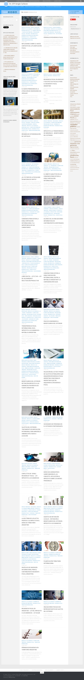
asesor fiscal (74, 117)
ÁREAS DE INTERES (47, 1)
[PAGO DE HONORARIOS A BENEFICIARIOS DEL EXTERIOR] (54, 303)
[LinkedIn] (16, 12)
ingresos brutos (74, 147)
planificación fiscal (74, 156)
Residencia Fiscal (25, 36)
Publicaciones (73, 26)
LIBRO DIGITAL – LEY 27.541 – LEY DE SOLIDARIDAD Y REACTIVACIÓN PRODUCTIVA (31, 278)
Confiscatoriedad (56, 27)
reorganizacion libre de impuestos (29, 80)
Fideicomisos (55, 121)
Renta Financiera (58, 264)
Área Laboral (73, 50)
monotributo (73, 152)
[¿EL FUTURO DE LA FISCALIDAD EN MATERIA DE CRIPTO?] (32, 157)
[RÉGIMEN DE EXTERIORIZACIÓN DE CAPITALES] (32, 114)
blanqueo (72, 122)
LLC (31, 30)
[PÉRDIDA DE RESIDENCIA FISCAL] (54, 21)
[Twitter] (11, 12)
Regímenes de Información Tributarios (30, 35)
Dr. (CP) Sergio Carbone (18, 4)
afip (71, 104)
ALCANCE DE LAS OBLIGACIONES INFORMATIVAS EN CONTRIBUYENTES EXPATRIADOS (54, 221)
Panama (50, 260)
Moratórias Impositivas (75, 67)
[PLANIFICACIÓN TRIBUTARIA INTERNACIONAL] (54, 546)
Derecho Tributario (35, 27)
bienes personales (74, 121)
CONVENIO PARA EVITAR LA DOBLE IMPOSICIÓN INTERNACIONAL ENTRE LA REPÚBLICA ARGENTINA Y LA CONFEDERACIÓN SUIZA (52, 277)
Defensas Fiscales (74, 65)
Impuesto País (53, 211)
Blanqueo (28, 122)
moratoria (78, 152)
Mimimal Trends (12, 677)
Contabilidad (28, 164)
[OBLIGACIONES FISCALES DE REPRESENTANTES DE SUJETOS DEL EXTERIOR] (54, 595)
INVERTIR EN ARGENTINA (34, 1)
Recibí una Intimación (74, 79)
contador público (74, 125)
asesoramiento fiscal (75, 110)
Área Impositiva (73, 48)
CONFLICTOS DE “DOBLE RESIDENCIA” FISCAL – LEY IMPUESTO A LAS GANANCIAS (30, 476)
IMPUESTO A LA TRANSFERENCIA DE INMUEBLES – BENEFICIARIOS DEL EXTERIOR (53, 133)
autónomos (76, 119)
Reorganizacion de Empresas (28, 78)
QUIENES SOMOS (57, 1)
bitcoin (23, 164)
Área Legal (72, 47)
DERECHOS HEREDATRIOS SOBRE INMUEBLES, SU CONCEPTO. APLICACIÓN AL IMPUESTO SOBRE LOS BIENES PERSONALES (53, 476)
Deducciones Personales (34, 363)
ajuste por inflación (76, 104)
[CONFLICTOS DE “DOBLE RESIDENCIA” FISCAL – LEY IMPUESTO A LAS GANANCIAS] (32, 457)
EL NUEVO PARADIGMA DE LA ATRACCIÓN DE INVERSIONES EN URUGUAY (31, 91)
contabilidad (77, 122)
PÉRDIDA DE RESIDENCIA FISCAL (53, 37)
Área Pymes (72, 53)
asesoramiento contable (75, 107)
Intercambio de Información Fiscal (51, 30)
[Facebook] (9, 12)
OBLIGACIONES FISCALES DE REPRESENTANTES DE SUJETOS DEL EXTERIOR (53, 609)
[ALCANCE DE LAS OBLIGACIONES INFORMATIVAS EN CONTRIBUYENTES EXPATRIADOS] (54, 200)
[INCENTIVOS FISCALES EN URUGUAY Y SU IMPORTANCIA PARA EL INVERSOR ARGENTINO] (10, 101)
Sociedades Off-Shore (34, 211)
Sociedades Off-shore (76, 162)
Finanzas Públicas (53, 210)
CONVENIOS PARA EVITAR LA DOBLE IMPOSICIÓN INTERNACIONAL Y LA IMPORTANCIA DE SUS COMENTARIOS (30, 223)
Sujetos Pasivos (32, 374)
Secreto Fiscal (33, 36)
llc (74, 150)
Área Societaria (73, 45)
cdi (74, 122)
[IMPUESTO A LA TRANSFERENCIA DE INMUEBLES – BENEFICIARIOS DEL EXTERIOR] (54, 114)
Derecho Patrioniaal (53, 208)
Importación (24, 311)
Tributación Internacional (27, 40)
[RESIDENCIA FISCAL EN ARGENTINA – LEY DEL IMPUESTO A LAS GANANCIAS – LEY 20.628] (32, 595)
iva (73, 150)
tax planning (73, 164)
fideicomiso (76, 136)
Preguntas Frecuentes (75, 64)
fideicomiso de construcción (75, 138)
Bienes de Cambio (25, 552)
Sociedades (54, 418)
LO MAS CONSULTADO (21, 1)
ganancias (78, 142)
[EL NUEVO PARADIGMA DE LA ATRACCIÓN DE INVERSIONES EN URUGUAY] (32, 67)
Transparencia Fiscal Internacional (29, 38)
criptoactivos (72, 130)
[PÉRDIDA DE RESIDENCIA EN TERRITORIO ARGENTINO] (32, 634)
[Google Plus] (13, 12)
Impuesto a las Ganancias (27, 29)
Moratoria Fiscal (25, 127)
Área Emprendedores (74, 51)
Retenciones (46, 127)
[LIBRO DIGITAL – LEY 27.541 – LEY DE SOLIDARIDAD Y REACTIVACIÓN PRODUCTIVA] (32, 250)
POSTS (71, 75)
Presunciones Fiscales (32, 77)
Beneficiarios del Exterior (27, 121)
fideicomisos (72, 140)
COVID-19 (54, 207)
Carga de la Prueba (35, 122)
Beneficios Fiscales (48, 27)
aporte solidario (73, 105)
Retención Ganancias (34, 372)
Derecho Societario (26, 27)
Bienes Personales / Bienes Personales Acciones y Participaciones (31, 362)
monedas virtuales (37, 30)
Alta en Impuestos (74, 68)
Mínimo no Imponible (29, 368)
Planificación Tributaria (27, 32)
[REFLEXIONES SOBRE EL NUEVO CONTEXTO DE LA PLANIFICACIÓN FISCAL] (32, 21)
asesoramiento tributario (74, 113)
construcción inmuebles (27, 124)
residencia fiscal (74, 160)
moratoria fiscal (73, 153)
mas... (71, 70)
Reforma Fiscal (34, 33)
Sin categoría (59, 33)
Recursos (28, 33)
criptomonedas (47, 29)
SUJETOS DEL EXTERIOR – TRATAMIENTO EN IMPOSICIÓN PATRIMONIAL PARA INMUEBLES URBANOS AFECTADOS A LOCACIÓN (31, 431)
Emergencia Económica (32, 258)
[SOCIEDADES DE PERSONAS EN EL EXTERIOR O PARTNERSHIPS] (54, 410)
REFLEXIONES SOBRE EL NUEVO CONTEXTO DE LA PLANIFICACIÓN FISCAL (32, 46)
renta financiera (76, 159)
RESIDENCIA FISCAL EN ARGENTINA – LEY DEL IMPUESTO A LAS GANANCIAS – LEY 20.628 (32, 611)
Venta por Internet (54, 317)
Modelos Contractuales (75, 62)
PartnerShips (54, 165)
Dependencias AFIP (74, 60)
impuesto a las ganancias (75, 144)
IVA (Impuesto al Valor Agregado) (29, 559)
